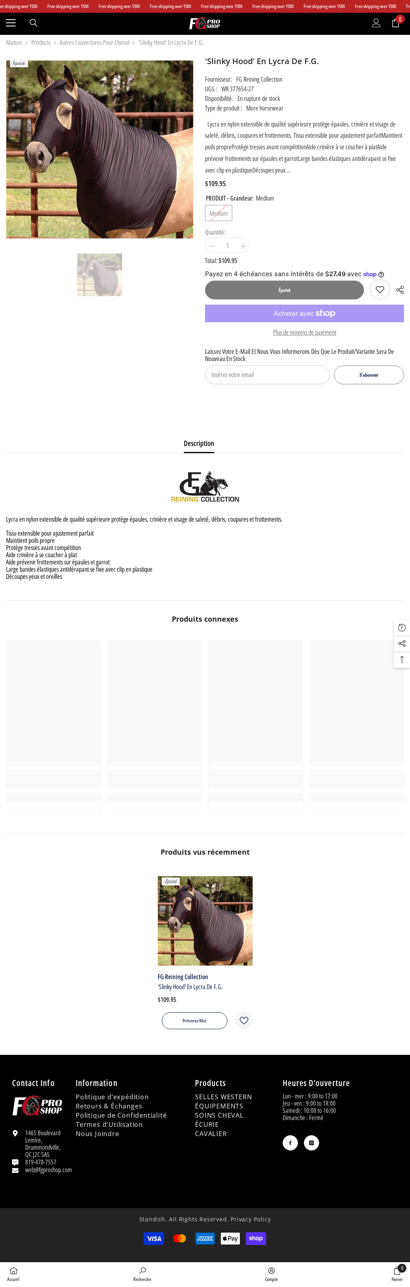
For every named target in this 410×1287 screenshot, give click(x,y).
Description (199, 443)
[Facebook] (290, 1142)
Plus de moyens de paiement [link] (304, 332)
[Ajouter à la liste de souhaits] (244, 1020)
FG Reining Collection (259, 79)
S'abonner (369, 374)
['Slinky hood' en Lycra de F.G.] (205, 920)
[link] (380, 289)
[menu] (11, 23)
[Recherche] (33, 23)
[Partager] (397, 289)
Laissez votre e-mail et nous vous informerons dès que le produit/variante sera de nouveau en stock (299, 355)
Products (40, 42)
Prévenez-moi (194, 1020)
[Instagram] (311, 1142)
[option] (99, 275)
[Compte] (376, 22)
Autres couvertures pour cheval (94, 42)
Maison (14, 42)
